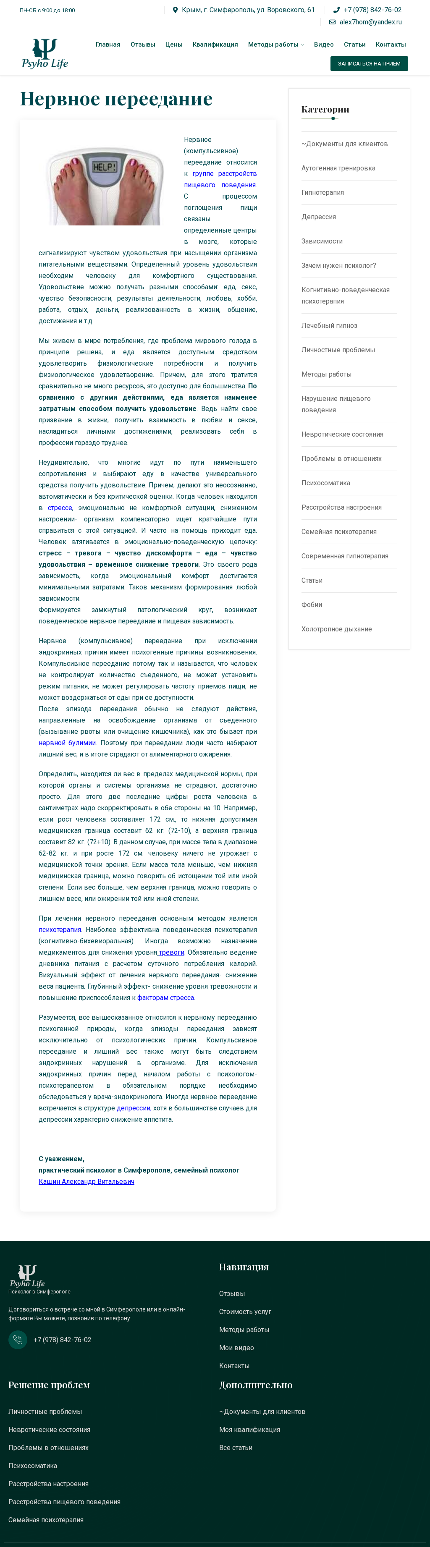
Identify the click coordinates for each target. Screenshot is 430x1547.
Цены (174, 44)
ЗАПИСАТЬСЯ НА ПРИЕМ (369, 63)
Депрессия (319, 217)
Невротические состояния (342, 434)
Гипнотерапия (323, 192)
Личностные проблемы (338, 350)
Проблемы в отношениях (342, 459)
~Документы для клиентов (345, 144)
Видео (324, 44)
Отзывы (143, 44)
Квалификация (215, 44)
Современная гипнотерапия (345, 556)
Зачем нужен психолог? (339, 266)
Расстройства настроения (342, 507)
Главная (108, 44)
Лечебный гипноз (329, 326)
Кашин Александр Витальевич (86, 1182)
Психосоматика (326, 483)
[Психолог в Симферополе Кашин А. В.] (47, 54)
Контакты (391, 44)
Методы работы (273, 44)
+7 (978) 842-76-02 (373, 10)
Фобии (312, 605)
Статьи (355, 44)
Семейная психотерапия (339, 532)
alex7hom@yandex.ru (371, 22)
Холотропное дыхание (337, 629)
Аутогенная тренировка (338, 168)
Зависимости (322, 241)
